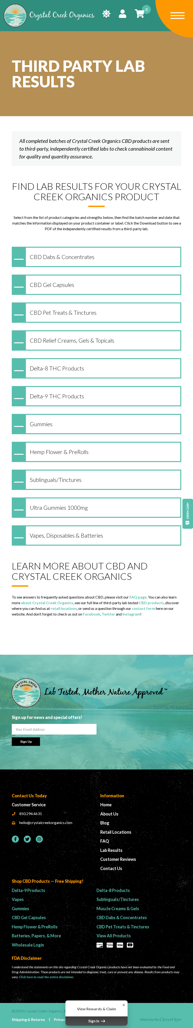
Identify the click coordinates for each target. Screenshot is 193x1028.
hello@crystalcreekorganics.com (45, 822)
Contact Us (111, 868)
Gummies (20, 908)
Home (106, 804)
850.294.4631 (30, 813)
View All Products (113, 935)
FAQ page (138, 597)
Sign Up (26, 741)
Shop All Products (106, 14)
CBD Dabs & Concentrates (121, 917)
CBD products (151, 602)
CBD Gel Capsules (29, 917)
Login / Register (122, 14)
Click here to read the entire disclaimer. (46, 977)
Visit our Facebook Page (15, 839)
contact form (143, 608)
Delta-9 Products (28, 890)
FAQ (104, 841)
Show (188, 514)
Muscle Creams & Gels (117, 908)
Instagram (131, 614)
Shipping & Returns (28, 1019)
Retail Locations (115, 832)
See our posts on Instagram (39, 839)
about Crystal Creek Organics (47, 602)
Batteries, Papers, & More (36, 935)
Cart (145, 10)
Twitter (108, 614)
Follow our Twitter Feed (27, 839)
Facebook (91, 614)
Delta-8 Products (113, 890)
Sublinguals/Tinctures (117, 899)
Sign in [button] (94, 1021)
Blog (104, 822)
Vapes (18, 899)
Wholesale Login (28, 944)
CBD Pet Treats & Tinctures (122, 926)
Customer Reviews (118, 859)
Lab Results (111, 850)
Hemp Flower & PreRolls (35, 926)
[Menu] (174, 19)
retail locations (64, 608)
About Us (109, 813)
